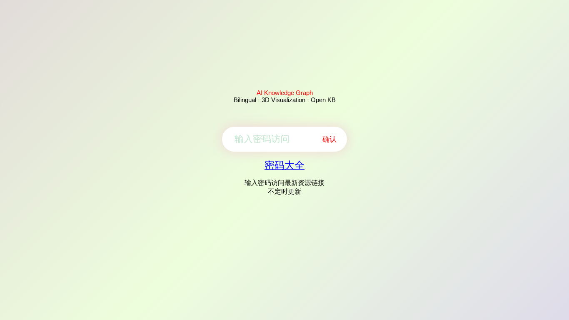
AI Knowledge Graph (285, 92)
